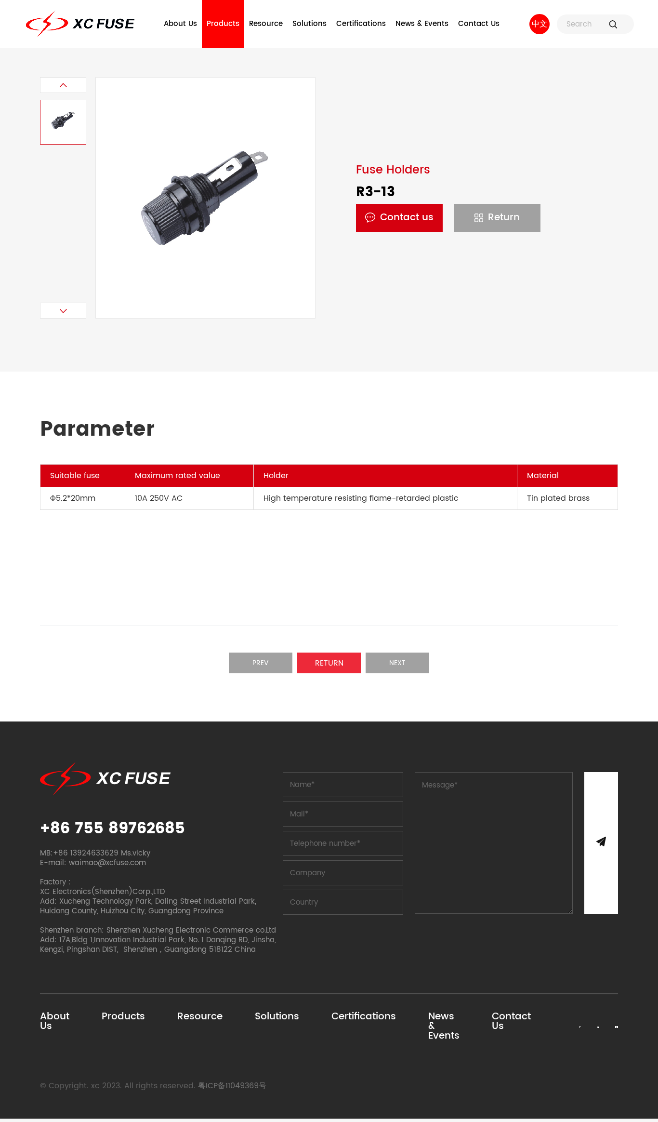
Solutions (309, 24)
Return (504, 218)
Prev (260, 662)
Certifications (361, 24)
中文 (539, 24)
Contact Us (479, 24)
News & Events (421, 24)
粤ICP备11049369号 (232, 1086)
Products (223, 24)
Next (397, 662)
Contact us (407, 218)
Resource (266, 24)
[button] (63, 85)
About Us (180, 24)
